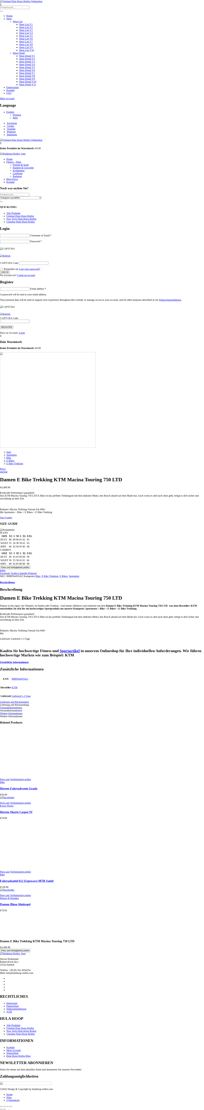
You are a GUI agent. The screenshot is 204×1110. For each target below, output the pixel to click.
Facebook (5, 573)
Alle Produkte (13, 213)
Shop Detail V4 (27, 64)
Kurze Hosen (6, 805)
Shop (9, 18)
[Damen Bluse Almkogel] (7, 890)
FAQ (8, 93)
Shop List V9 (26, 47)
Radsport (17, 176)
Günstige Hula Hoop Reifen (20, 221)
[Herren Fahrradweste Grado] (24, 774)
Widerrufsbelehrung (16, 1009)
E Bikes (10, 460)
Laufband (17, 173)
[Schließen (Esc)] (11, 1106)
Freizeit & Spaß (21, 165)
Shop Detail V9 (27, 78)
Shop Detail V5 (27, 67)
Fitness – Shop (13, 162)
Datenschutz (12, 87)
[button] (0, 143)
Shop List (17, 21)
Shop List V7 (26, 41)
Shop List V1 (26, 24)
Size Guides (6, 517)
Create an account (26, 275)
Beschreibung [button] (7, 582)
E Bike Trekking (14, 463)
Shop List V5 (26, 36)
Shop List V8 (26, 44)
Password (36, 241)
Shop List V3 (26, 30)
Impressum (11, 1003)
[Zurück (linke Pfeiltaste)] (1, 1109)
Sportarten (11, 455)
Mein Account (7, 98)
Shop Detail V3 (27, 61)
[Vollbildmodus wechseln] (4, 1106)
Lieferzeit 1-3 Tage (21, 696)
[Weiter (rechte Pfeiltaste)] (4, 1109)
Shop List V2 (26, 27)
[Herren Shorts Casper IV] (7, 797)
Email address (38, 288)
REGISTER (6, 327)
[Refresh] (5, 255)
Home (9, 15)
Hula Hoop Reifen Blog (18, 1056)
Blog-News (12, 179)
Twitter (14, 573)
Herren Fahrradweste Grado (18, 788)
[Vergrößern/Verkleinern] (1, 1106)
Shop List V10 (26, 50)
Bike (8, 457)
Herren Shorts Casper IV (16, 812)
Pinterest (32, 573)
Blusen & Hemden (9, 898)
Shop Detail (19, 53)
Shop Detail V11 (27, 84)
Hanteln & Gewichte (23, 167)
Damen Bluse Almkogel (15, 904)
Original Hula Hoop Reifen (20, 216)
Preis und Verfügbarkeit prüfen (15, 567)
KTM (14, 687)
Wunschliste (12, 1053)
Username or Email (40, 235)
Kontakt (10, 90)
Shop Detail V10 (27, 81)
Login (22, 332)
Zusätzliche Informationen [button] (14, 662)
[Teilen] (7, 1106)
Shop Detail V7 (27, 73)
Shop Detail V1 (27, 56)
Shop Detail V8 (27, 76)
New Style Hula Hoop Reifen (21, 219)
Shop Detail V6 (27, 70)
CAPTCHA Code (9, 263)
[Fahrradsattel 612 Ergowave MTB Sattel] (24, 866)
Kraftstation (19, 170)
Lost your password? (29, 269)
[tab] (102, 582)
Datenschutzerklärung (170, 300)
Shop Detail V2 (27, 58)
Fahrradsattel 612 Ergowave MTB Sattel (26, 881)
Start (8, 452)
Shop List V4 (26, 33)
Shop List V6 (26, 38)
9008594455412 (20, 679)
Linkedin (23, 573)
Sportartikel (70, 651)
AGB (9, 1011)
